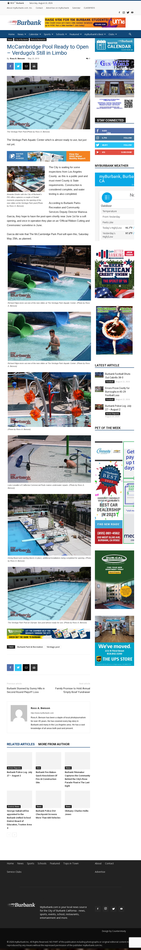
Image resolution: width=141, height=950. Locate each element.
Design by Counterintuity (114, 931)
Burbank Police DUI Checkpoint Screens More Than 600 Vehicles (48, 814)
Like (109, 132)
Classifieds (36, 43)
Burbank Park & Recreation (30, 647)
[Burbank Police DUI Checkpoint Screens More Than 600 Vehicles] (48, 799)
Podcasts (13, 43)
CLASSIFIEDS (89, 7)
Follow (128, 137)
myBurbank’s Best (93, 34)
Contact (39, 7)
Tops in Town (71, 863)
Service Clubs (14, 871)
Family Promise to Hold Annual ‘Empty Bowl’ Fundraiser (72, 690)
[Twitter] (128, 12)
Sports (47, 34)
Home (11, 34)
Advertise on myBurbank (57, 7)
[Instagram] (124, 12)
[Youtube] (132, 12)
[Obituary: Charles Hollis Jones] (77, 799)
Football (109, 361)
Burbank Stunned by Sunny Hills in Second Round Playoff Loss (26, 690)
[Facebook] (119, 12)
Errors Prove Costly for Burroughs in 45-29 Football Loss (117, 371)
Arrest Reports (14, 768)
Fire (38, 768)
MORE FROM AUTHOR (53, 744)
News (21, 34)
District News (14, 806)
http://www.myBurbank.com (42, 713)
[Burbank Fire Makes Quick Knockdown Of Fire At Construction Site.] (48, 760)
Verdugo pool (53, 647)
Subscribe (126, 152)
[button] (130, 34)
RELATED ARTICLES (21, 744)
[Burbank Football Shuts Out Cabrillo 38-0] (99, 354)
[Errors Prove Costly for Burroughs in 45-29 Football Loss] (99, 369)
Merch (24, 43)
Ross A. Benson (17, 58)
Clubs (111, 34)
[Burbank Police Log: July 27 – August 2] (19, 760)
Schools (60, 34)
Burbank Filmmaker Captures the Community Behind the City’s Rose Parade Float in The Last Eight (77, 779)
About (98, 863)
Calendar (76, 7)
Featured (74, 34)
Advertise (100, 871)
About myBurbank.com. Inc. (19, 7)
